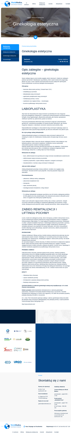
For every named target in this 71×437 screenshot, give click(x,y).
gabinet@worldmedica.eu (44, 403)
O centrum (26, 3)
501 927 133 (43, 391)
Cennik (50, 3)
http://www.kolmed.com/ (28, 304)
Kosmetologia (7, 59)
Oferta (34, 3)
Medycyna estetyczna (42, 3)
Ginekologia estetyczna (9, 55)
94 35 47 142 (41, 389)
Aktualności (59, 3)
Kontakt (68, 3)
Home (29, 17)
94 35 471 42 (64, 61)
